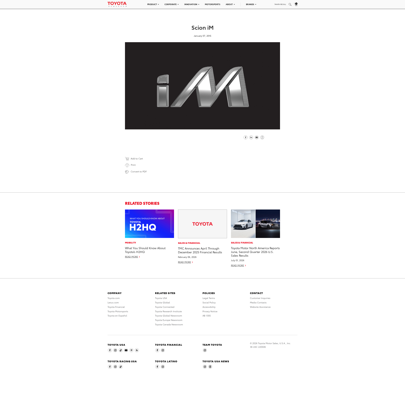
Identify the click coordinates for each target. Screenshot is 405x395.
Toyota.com (114, 298)
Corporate (171, 4)
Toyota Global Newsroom (168, 315)
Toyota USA (161, 298)
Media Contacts (258, 302)
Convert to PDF (139, 171)
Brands (250, 4)
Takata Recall (280, 4)
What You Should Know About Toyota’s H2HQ (145, 249)
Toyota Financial (116, 306)
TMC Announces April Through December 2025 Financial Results (200, 250)
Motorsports (212, 4)
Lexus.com (113, 302)
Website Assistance (260, 306)
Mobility (130, 242)
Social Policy (209, 302)
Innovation (190, 4)
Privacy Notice (209, 311)
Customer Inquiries (260, 298)
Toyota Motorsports (118, 311)
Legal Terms (208, 298)
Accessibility (208, 306)
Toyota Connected (164, 306)
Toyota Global (162, 302)
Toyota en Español (117, 315)
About (229, 4)
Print (133, 164)
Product (152, 4)
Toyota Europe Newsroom (168, 320)
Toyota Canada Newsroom (169, 324)
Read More (131, 256)
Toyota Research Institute (168, 311)
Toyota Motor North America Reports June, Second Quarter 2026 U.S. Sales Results (255, 251)
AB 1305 (206, 315)
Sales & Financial (189, 242)
